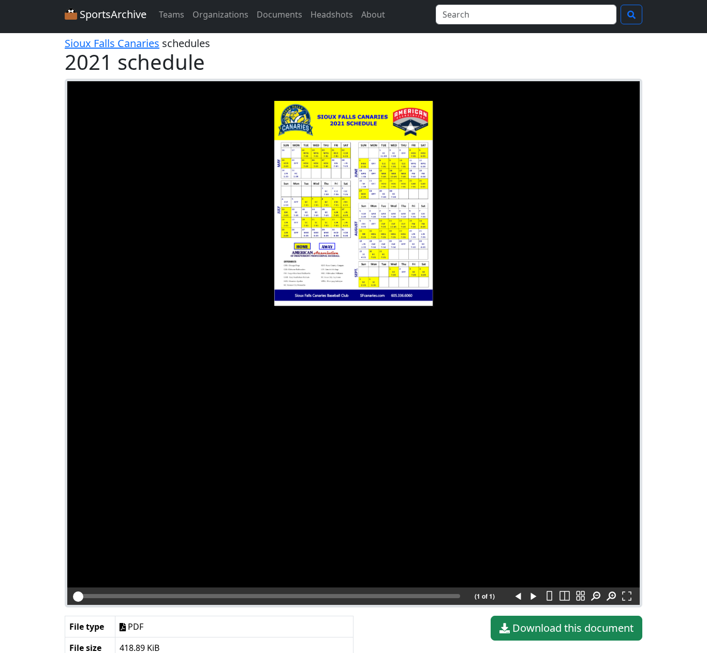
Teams (171, 14)
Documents (279, 14)
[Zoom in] (611, 596)
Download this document (572, 628)
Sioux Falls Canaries (112, 43)
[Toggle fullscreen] (627, 596)
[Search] (631, 14)
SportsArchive (111, 14)
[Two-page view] (564, 596)
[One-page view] (549, 596)
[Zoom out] (595, 596)
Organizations (220, 14)
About (373, 14)
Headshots (332, 14)
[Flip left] (518, 596)
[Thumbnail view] (580, 596)
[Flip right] (533, 596)
